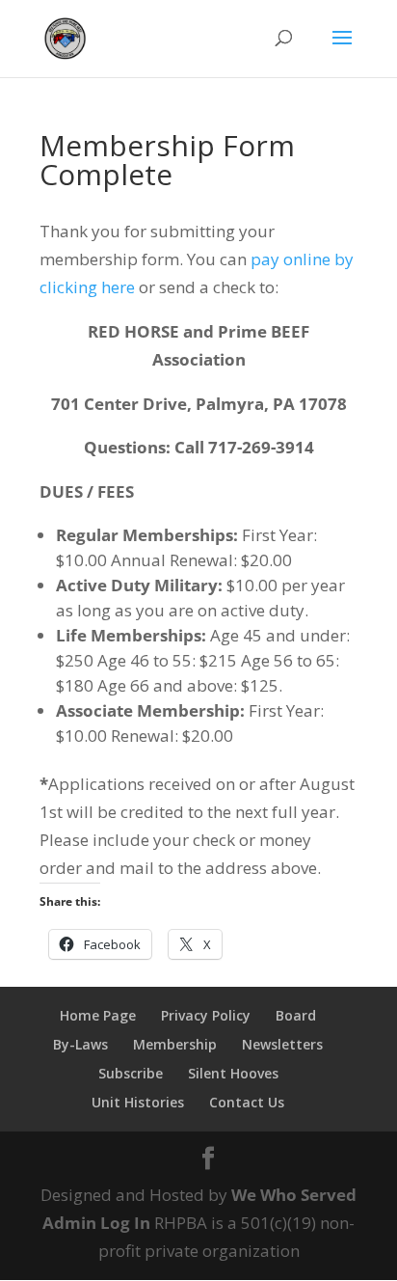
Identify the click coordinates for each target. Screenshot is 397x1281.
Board (296, 1015)
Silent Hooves (233, 1073)
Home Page (98, 1015)
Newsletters (282, 1044)
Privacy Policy (206, 1015)
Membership (175, 1044)
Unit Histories (138, 1102)
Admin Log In (96, 1223)
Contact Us (246, 1102)
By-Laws (80, 1044)
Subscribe (130, 1073)
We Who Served (294, 1195)
